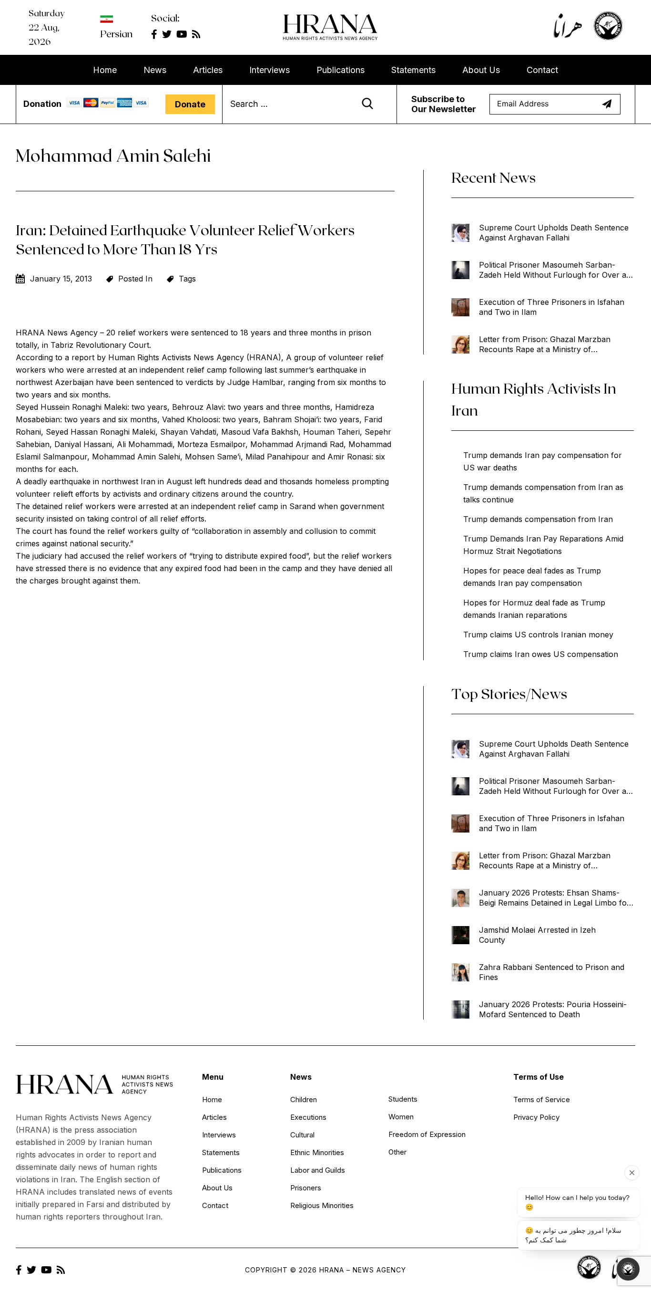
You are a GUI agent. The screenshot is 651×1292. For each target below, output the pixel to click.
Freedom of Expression (427, 1134)
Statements (413, 70)
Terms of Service (541, 1099)
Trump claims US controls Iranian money (538, 634)
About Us (481, 70)
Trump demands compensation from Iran (538, 519)
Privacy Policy (536, 1117)
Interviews (269, 70)
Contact (542, 70)
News (154, 70)
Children (303, 1099)
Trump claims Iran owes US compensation (540, 654)
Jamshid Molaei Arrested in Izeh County (537, 935)
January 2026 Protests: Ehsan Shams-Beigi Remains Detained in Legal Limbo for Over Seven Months (554, 898)
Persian (116, 33)
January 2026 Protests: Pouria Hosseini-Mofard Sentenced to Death (553, 1009)
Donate (190, 104)
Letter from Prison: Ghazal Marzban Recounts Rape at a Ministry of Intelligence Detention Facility (544, 344)
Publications (340, 70)
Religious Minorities (322, 1205)
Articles (208, 70)
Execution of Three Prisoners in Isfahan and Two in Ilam (551, 307)
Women (401, 1116)
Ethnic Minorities (317, 1152)
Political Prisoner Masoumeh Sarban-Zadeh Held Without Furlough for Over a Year (552, 270)
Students (402, 1099)
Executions (308, 1117)
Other (397, 1152)
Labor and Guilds (317, 1170)
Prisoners (305, 1187)
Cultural (302, 1134)
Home (105, 70)
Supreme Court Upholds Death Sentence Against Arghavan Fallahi (554, 232)
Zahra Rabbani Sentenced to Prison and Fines (551, 972)
